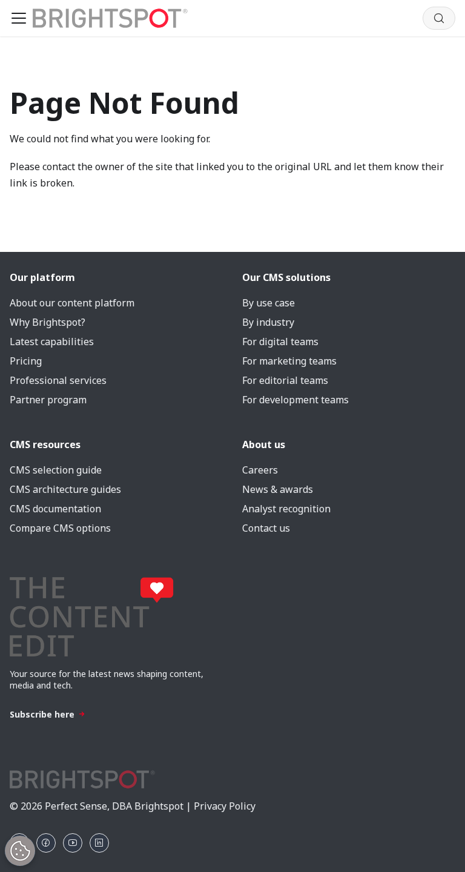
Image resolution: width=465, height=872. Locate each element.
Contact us (266, 528)
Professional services (58, 380)
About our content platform (72, 302)
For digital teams (280, 341)
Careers (260, 470)
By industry (268, 322)
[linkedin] (99, 843)
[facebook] (46, 843)
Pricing (26, 361)
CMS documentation (55, 508)
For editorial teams (285, 380)
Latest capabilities (52, 341)
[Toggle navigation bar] (19, 18)
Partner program (48, 399)
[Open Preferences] (20, 851)
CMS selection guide (56, 470)
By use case (268, 302)
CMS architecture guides (65, 489)
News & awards (277, 489)
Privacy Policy (225, 806)
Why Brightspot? (47, 322)
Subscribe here (42, 714)
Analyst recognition (286, 508)
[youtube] (72, 843)
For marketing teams (289, 361)
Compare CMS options (60, 528)
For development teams (295, 399)
